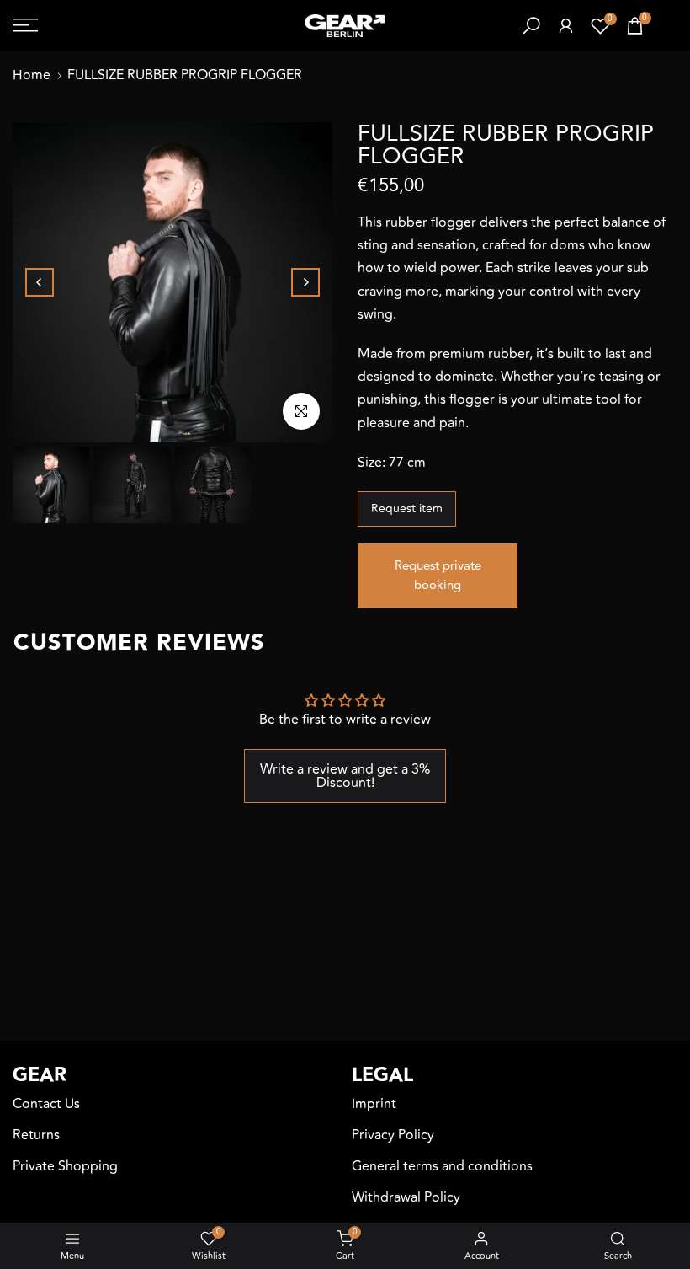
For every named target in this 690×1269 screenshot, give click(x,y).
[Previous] (39, 282)
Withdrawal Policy (406, 1197)
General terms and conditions (442, 1166)
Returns (36, 1135)
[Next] (305, 282)
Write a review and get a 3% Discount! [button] (345, 776)
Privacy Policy (393, 1135)
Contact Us (46, 1104)
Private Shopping (65, 1166)
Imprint (374, 1104)
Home (31, 75)
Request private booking (438, 575)
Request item (407, 508)
